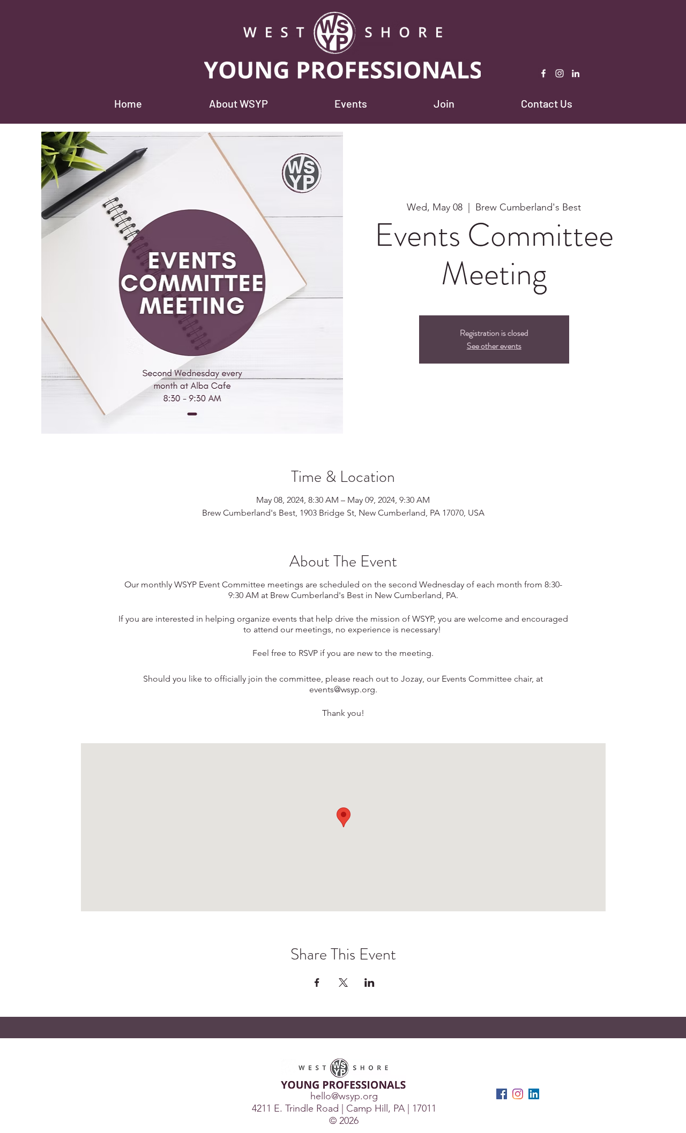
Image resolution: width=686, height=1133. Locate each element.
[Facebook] (543, 73)
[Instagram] (559, 73)
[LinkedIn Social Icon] (533, 1094)
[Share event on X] (343, 982)
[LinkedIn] (575, 73)
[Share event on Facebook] (317, 982)
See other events (494, 345)
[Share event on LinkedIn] (369, 982)
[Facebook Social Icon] (501, 1094)
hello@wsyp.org (344, 1096)
